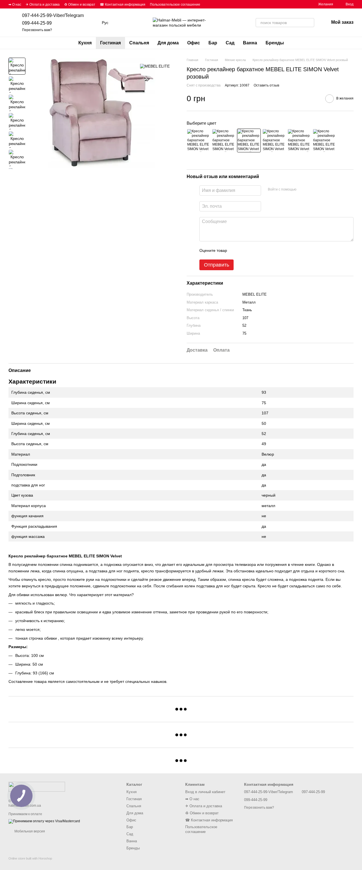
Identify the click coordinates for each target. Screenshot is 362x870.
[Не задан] (198, 140)
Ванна (250, 42)
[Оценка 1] (236, 250)
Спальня (139, 42)
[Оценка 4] (263, 250)
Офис (193, 42)
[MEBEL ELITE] (155, 66)
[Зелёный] (224, 140)
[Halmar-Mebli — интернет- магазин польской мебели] (36, 787)
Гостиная (110, 42)
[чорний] (324, 140)
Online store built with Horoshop (30, 858)
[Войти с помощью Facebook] (302, 189)
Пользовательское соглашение (175, 5)
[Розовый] (249, 140)
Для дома (168, 42)
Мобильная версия (29, 831)
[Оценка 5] (272, 250)
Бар (212, 42)
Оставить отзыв (266, 85)
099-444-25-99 (37, 23)
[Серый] (274, 140)
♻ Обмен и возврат (79, 5)
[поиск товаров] (309, 22)
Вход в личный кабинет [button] (205, 792)
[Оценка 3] (254, 250)
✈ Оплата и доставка (43, 5)
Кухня (85, 42)
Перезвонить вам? (37, 30)
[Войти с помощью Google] (311, 189)
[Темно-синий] (299, 140)
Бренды (275, 42)
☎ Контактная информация (122, 5)
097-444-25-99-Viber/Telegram (53, 15)
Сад (230, 42)
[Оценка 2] (245, 250)
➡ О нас (14, 5)
